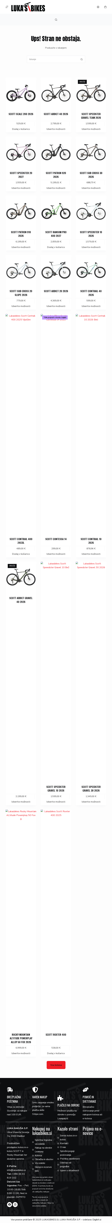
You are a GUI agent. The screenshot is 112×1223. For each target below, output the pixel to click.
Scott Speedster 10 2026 (91, 234)
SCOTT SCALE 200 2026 (21, 114)
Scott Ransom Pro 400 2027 (55, 234)
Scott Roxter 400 (56, 1034)
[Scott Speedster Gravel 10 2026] (56, 671)
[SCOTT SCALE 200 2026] (21, 93)
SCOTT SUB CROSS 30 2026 (91, 175)
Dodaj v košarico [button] (21, 129)
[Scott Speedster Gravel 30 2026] (91, 671)
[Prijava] (98, 7)
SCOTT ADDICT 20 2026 (56, 291)
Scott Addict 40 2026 (56, 114)
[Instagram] (15, 1204)
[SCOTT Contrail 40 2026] (91, 270)
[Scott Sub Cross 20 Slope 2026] (21, 270)
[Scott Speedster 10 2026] (91, 211)
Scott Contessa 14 (56, 539)
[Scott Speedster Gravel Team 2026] (91, 93)
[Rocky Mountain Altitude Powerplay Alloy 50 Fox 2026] (21, 919)
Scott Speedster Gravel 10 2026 (55, 788)
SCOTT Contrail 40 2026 (91, 293)
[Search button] (81, 59)
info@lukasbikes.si (16, 1170)
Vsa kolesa (56, 1065)
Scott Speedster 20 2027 (21, 175)
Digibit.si (96, 1219)
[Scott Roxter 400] (56, 919)
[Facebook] (9, 1204)
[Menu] (7, 7)
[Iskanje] (56, 20)
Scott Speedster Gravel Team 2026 (91, 116)
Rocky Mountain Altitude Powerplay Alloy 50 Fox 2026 (21, 1038)
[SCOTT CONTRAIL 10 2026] (91, 423)
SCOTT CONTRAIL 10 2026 (91, 541)
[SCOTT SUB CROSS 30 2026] (91, 152)
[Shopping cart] (105, 7)
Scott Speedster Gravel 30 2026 (91, 788)
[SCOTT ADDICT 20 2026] (56, 270)
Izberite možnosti (56, 129)
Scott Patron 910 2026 (21, 234)
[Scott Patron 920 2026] (56, 152)
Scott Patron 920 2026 (56, 175)
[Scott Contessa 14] (56, 423)
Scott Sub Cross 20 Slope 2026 (21, 293)
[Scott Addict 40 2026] (56, 93)
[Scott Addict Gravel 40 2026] (21, 577)
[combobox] (52, 59)
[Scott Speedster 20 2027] (21, 152)
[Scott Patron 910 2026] (21, 211)
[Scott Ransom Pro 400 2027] (56, 211)
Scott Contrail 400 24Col (21, 541)
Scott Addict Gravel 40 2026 (21, 600)
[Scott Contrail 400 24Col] (21, 423)
